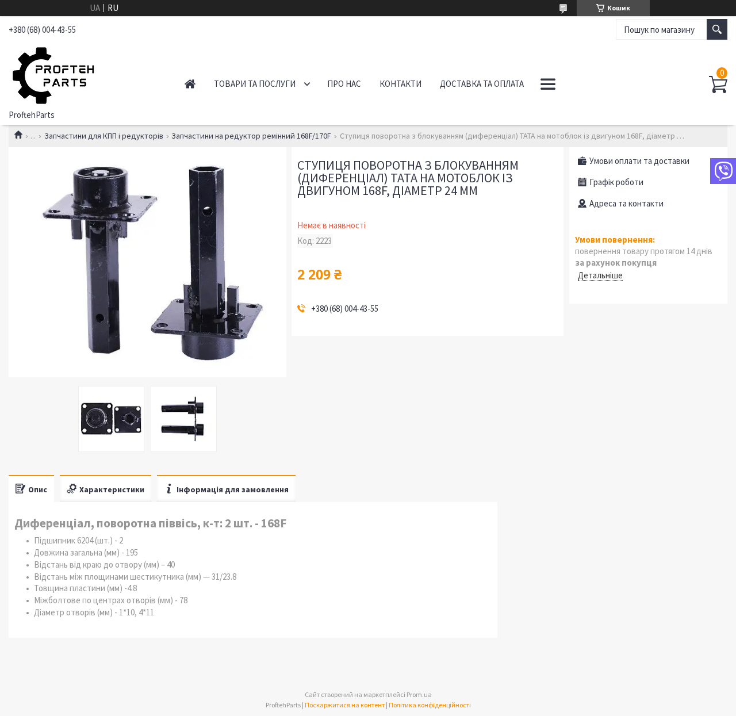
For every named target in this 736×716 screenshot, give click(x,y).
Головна (190, 84)
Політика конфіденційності (430, 704)
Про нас (344, 83)
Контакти (400, 83)
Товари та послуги (255, 83)
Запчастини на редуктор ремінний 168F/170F (251, 136)
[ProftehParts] (84, 74)
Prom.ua (419, 694)
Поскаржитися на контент (345, 704)
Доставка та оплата (482, 83)
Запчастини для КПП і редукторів (103, 136)
